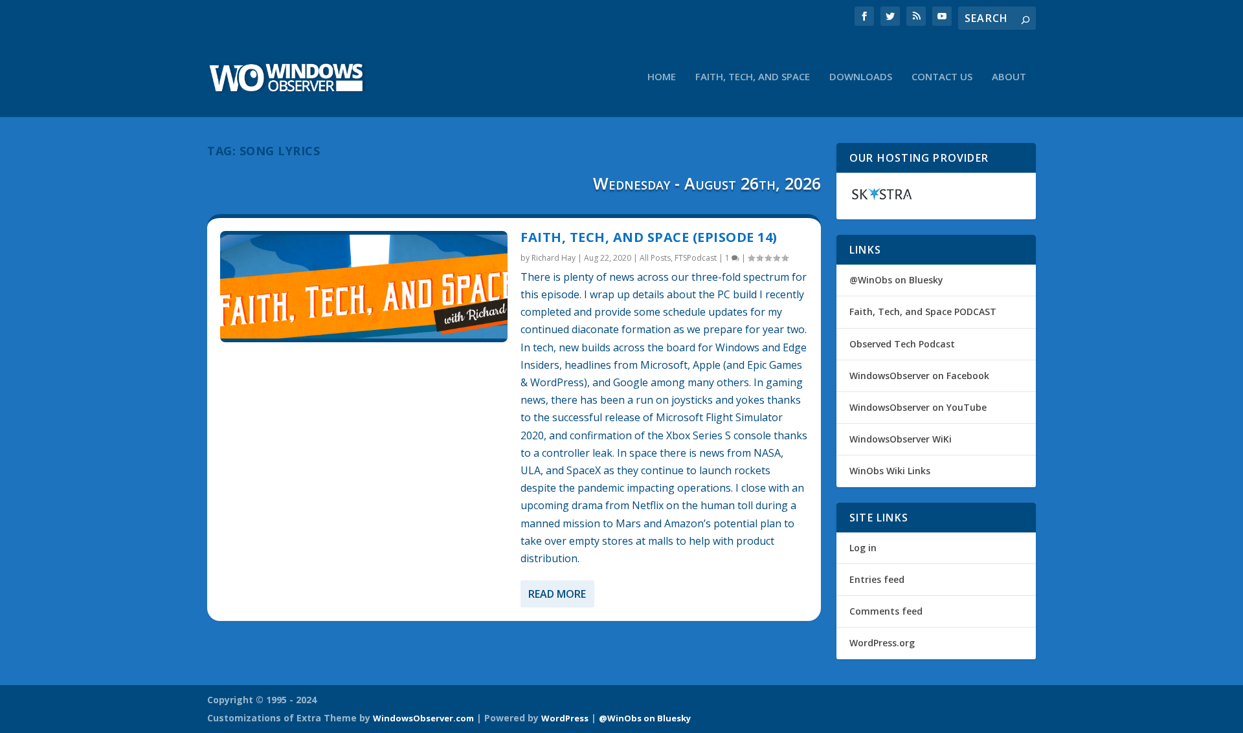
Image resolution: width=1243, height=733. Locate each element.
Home (661, 77)
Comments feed (886, 611)
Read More (557, 594)
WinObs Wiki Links (889, 471)
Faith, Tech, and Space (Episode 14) (649, 237)
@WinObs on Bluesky (896, 280)
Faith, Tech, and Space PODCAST (922, 311)
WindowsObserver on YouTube (918, 407)
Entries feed (876, 579)
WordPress (564, 718)
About (1009, 77)
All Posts (655, 257)
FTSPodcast (696, 257)
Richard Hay (554, 257)
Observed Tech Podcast (902, 344)
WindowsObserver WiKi (900, 439)
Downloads (860, 77)
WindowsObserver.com (423, 718)
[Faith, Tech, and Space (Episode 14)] (364, 287)
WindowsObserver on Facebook (919, 375)
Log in (863, 548)
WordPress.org (882, 643)
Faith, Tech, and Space (752, 77)
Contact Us (942, 77)
